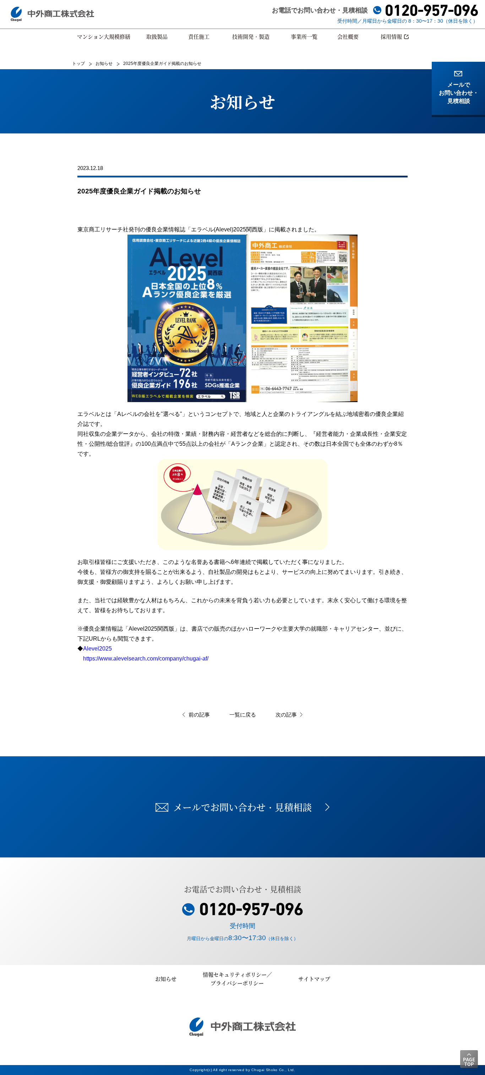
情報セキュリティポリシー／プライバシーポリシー (237, 979)
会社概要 (348, 36)
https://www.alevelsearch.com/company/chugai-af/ (142, 659)
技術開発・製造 (250, 36)
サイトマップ (314, 978)
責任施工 (198, 36)
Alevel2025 (97, 649)
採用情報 (391, 36)
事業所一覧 (304, 36)
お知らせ (165, 978)
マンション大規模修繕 (103, 36)
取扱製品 (157, 36)
